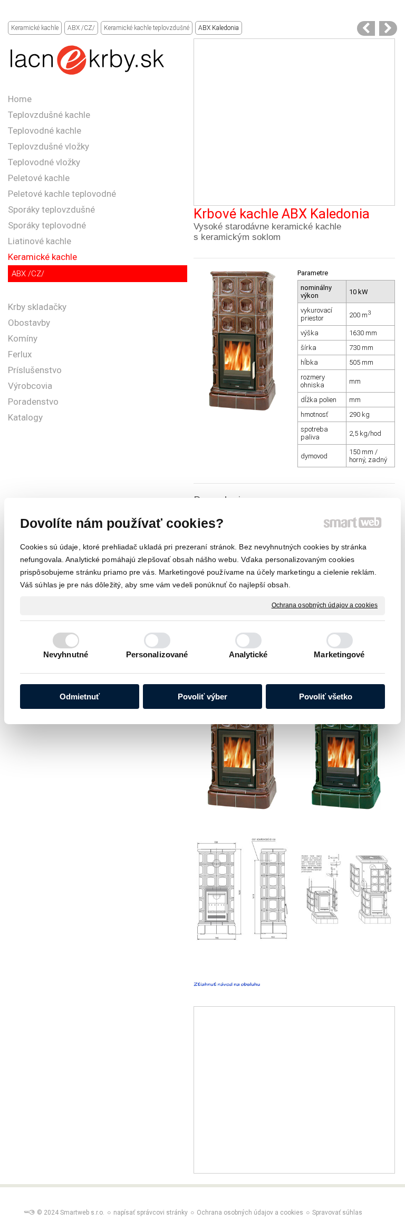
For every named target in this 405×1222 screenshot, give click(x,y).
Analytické (248, 654)
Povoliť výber (202, 696)
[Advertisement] (294, 122)
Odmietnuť (80, 696)
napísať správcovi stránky (150, 1212)
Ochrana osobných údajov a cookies (325, 605)
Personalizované (157, 654)
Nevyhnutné (65, 654)
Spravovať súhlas (337, 1212)
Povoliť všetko (325, 696)
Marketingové (339, 654)
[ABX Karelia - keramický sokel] (366, 28)
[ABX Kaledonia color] (388, 28)
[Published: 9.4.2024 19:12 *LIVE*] (29, 1212)
